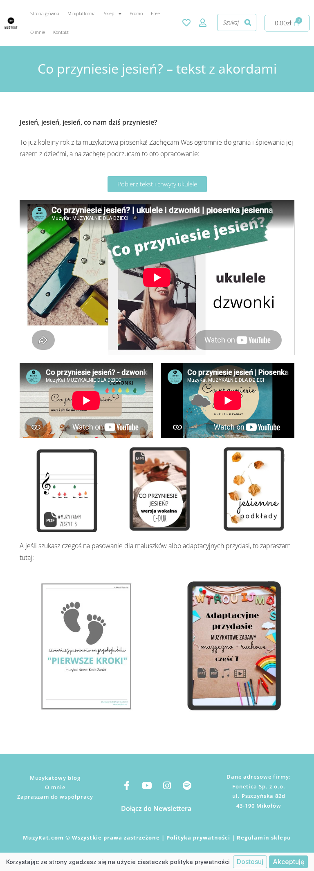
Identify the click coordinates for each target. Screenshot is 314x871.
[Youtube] (147, 786)
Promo (136, 13)
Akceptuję (288, 862)
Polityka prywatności (198, 837)
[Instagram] (167, 786)
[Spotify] (187, 786)
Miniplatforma (81, 13)
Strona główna (44, 13)
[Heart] (186, 23)
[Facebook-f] (127, 786)
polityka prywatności (200, 861)
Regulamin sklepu (264, 837)
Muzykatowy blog (55, 777)
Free (155, 13)
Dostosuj (250, 862)
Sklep (109, 13)
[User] (203, 23)
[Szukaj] (248, 22)
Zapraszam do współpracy (55, 796)
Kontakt (61, 32)
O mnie (37, 32)
